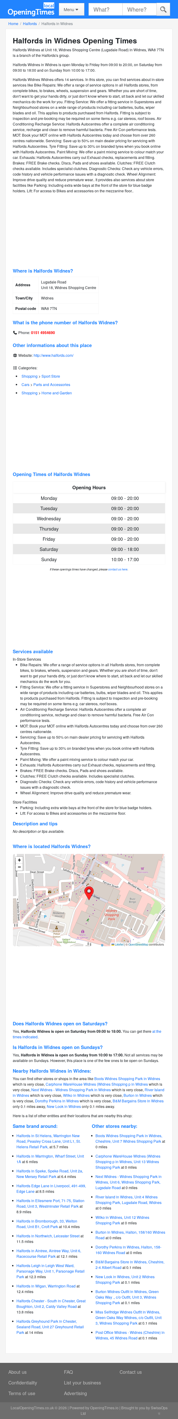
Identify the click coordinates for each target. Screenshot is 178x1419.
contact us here (117, 569)
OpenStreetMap (138, 944)
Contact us (131, 1371)
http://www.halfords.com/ (53, 355)
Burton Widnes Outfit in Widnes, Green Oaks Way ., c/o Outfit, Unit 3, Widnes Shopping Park (127, 1297)
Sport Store (50, 376)
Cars (25, 384)
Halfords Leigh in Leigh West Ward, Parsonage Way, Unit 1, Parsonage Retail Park (50, 1271)
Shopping (30, 376)
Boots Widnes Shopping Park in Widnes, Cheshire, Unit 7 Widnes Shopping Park (128, 1138)
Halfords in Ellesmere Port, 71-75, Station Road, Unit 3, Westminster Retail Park (50, 1203)
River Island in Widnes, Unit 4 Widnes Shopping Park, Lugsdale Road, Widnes (128, 1199)
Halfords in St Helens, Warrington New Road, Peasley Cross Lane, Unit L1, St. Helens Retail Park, (48, 1141)
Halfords (30, 23)
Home (13, 23)
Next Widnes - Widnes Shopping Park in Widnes (71, 1089)
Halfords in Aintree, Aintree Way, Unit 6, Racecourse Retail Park (48, 1253)
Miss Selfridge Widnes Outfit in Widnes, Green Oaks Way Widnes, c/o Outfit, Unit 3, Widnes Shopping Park (128, 1317)
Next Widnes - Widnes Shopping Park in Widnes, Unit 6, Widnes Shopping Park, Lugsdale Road (128, 1182)
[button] (89, 893)
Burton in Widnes (138, 1095)
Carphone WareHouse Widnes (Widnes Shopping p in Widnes (97, 1084)
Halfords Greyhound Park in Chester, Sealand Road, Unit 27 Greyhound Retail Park (50, 1327)
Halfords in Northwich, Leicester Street (47, 1236)
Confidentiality (22, 1382)
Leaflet (119, 944)
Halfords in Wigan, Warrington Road (46, 1286)
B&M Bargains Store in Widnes (138, 1101)
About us (17, 1371)
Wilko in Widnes (76, 1095)
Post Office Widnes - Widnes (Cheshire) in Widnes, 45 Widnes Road (130, 1335)
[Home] (31, 9)
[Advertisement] (89, 230)
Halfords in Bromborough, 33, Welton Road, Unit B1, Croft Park (46, 1223)
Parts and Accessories (51, 384)
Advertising (75, 1393)
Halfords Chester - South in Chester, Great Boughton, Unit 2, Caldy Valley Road (51, 1303)
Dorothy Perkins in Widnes (57, 1101)
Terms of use (21, 1393)
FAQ (68, 1371)
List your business (82, 1382)
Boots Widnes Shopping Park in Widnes (127, 1078)
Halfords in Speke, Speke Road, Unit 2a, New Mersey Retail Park (49, 1173)
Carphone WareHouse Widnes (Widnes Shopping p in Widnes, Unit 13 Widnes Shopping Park (127, 1161)
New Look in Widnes (64, 1106)
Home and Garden (56, 393)
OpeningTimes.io (104, 1407)
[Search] (163, 9)
